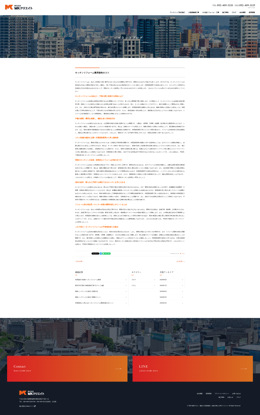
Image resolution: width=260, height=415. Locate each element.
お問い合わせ (236, 393)
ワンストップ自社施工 (177, 12)
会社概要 (242, 12)
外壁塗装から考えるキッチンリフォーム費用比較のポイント (94, 303)
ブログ (234, 12)
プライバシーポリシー (222, 393)
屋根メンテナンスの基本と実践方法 (86, 291)
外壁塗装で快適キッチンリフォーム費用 (88, 279)
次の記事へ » (181, 261)
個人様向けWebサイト (26, 406)
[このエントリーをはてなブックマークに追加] (101, 253)
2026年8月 (163, 279)
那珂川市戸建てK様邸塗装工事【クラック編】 (90, 285)
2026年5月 (163, 297)
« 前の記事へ (79, 261)
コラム (183, 253)
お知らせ (230, 397)
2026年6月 (163, 291)
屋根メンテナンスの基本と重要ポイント (88, 297)
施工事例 (225, 12)
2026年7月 (163, 285)
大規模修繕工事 (193, 12)
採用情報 (252, 12)
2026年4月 (163, 303)
